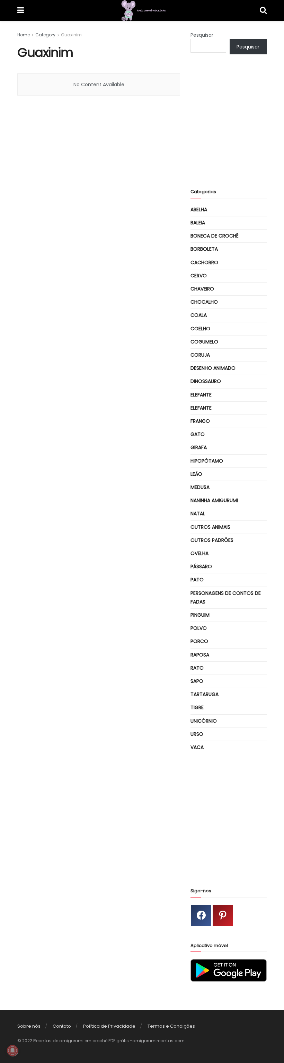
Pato (197, 579)
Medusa (200, 487)
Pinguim (200, 614)
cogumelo (204, 341)
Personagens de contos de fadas (225, 597)
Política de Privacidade (109, 1026)
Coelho (200, 328)
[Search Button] (263, 10)
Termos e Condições (171, 1026)
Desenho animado (213, 368)
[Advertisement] (237, 127)
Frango (200, 421)
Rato (197, 667)
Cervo (198, 275)
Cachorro (204, 262)
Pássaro (201, 566)
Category (45, 35)
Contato (62, 1026)
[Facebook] (201, 915)
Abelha (198, 209)
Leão (196, 474)
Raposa (199, 654)
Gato (197, 434)
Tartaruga (204, 694)
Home (23, 35)
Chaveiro (202, 288)
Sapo (196, 681)
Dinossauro (205, 381)
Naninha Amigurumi (214, 500)
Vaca (197, 747)
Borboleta (204, 248)
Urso (196, 734)
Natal (197, 513)
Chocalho (204, 301)
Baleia (197, 222)
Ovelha (199, 553)
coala (198, 315)
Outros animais (210, 527)
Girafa (198, 447)
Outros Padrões (211, 540)
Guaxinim (71, 35)
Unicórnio (203, 720)
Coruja (200, 354)
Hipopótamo (206, 460)
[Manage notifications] (12, 1050)
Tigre (197, 707)
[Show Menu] (20, 10)
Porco (199, 641)
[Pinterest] (223, 915)
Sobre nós (29, 1026)
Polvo (198, 628)
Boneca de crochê (214, 235)
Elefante (201, 394)
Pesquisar (201, 35)
